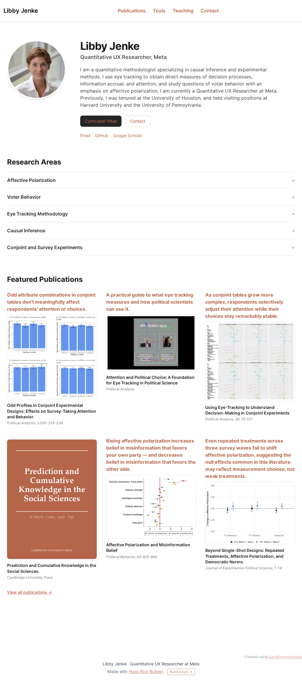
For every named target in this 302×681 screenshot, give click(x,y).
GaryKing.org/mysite (285, 656)
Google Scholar (127, 135)
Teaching (183, 11)
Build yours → (181, 672)
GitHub (101, 135)
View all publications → (29, 592)
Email (85, 135)
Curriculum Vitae (101, 121)
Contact (210, 11)
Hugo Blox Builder (146, 671)
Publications (132, 11)
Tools (159, 11)
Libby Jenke (21, 10)
